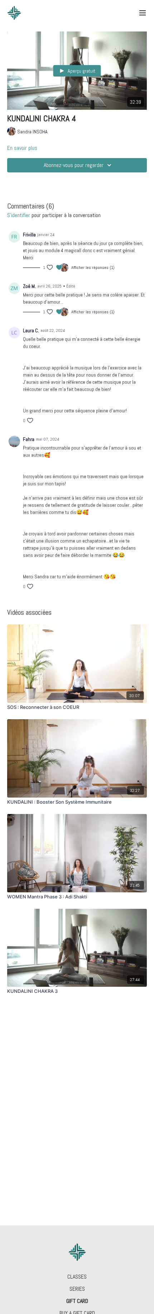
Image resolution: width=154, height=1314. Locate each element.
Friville (29, 234)
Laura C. (31, 330)
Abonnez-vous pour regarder (74, 165)
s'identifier (18, 215)
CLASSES (77, 1276)
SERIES (77, 1289)
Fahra (28, 439)
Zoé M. (29, 286)
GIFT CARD (77, 1301)
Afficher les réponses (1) (93, 267)
